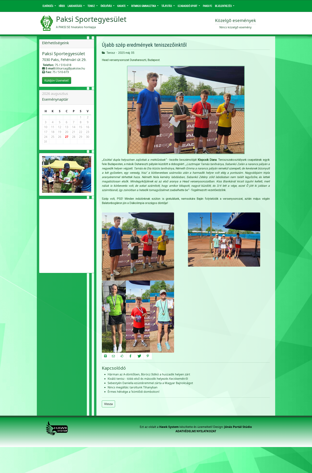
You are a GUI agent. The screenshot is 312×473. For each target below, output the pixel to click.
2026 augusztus (55, 93)
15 (80, 127)
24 (45, 137)
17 (45, 132)
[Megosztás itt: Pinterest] (147, 356)
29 (80, 137)
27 (66, 137)
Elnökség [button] (48, 6)
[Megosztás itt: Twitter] (139, 356)
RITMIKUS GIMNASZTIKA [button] (144, 6)
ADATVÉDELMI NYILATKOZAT (196, 431)
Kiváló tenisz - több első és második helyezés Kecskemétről (148, 379)
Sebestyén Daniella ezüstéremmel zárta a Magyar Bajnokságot (150, 383)
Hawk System (169, 427)
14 (73, 127)
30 (87, 137)
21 (73, 132)
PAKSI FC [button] (207, 6)
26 (59, 137)
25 (52, 137)
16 (87, 127)
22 (80, 132)
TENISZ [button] (92, 6)
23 (87, 132)
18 (52, 132)
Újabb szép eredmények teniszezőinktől (144, 45)
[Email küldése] (113, 356)
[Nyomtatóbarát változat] (105, 356)
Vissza (108, 404)
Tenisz (111, 52)
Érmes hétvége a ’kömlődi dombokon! (133, 392)
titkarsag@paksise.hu (70, 68)
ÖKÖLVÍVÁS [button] (106, 6)
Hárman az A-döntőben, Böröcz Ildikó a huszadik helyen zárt (149, 374)
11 (52, 127)
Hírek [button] (62, 6)
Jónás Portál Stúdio (238, 427)
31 (45, 142)
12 (59, 127)
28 (73, 137)
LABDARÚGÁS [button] (75, 6)
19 (59, 132)
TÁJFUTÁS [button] (167, 6)
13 (66, 127)
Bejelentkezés (223, 6)
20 (66, 132)
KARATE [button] (121, 6)
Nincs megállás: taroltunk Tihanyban (132, 387)
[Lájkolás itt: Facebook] (122, 356)
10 (45, 127)
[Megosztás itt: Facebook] (130, 356)
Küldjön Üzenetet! (56, 80)
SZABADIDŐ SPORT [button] (188, 6)
